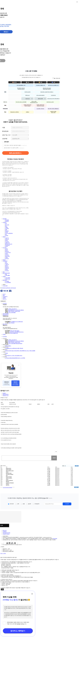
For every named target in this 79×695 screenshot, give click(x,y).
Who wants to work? (10, 470)
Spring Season (8, 469)
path (7, 475)
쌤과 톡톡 (22, 350)
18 (9, 487)
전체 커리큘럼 (13, 333)
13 (5, 487)
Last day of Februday (10, 482)
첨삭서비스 (21, 331)
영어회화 (4, 218)
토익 (6, 223)
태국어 (6, 253)
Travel (7, 479)
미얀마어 (7, 254)
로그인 (4, 294)
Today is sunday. (9, 477)
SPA (6, 234)
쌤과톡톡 (17, 331)
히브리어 (7, 258)
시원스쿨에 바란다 (18, 355)
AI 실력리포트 (20, 321)
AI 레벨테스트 (14, 321)
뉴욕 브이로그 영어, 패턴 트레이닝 (53, 98)
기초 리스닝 (27, 98)
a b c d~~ (7, 485)
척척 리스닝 (27, 95)
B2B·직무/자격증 (6, 273)
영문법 (6, 232)
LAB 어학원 (7, 277)
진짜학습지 (5, 260)
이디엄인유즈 (53, 95)
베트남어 (7, 251)
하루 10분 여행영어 (20, 310)
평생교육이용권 (19, 343)
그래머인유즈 (17, 311)
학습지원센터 (5, 394)
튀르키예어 (7, 256)
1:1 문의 (12, 355)
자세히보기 (24, 145)
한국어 (4, 259)
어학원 (4, 276)
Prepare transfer (9, 476)
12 (4, 487)
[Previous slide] (3, 543)
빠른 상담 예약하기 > (15, 153)
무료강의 (7, 350)
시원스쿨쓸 (7, 275)
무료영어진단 (5, 314)
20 (11, 487)
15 (6, 487)
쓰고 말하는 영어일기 (40, 108)
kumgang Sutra (9, 473)
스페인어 (7, 237)
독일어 (6, 240)
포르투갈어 (7, 245)
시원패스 (10, 308)
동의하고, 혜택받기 (17, 631)
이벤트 (4, 334)
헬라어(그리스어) (8, 244)
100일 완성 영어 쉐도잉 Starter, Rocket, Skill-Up (47, 89)
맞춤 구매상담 (11, 322)
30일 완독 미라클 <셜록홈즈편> (53, 108)
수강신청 (4, 303)
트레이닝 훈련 (40, 98)
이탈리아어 (7, 242)
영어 (6, 262)
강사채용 (7, 281)
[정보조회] (55, 538)
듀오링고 (7, 230)
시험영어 (4, 222)
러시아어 (7, 241)
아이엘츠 (7, 228)
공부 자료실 (16, 330)
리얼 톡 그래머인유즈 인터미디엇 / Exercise (40, 105)
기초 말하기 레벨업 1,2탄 (40, 85)
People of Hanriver (9, 480)
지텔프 (6, 227)
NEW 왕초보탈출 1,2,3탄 (21, 85)
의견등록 (67, 503)
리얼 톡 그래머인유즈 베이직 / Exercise (27, 105)
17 (8, 487)
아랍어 (6, 257)
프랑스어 (7, 239)
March (7, 471)
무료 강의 (12, 330)
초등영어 (7, 221)
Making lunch (8, 468)
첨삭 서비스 (26, 350)
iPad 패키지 (14, 308)
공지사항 (7, 355)
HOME (4, 393)
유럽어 (4, 236)
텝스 (6, 226)
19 (10, 487)
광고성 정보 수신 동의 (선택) (11, 147)
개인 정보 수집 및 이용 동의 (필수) (12, 145)
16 (7, 487)
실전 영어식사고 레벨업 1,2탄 (53, 85)
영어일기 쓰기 (6, 395)
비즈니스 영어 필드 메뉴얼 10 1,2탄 (34, 102)
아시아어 (4, 247)
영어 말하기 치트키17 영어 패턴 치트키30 (21, 89)
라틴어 (6, 246)
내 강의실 (5, 336)
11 (3, 487)
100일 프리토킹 (11, 311)
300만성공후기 (6, 313)
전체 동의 (6, 141)
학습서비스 (5, 324)
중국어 (6, 250)
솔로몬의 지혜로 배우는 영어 (53, 112)
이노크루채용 (8, 282)
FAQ (17, 333)
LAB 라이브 (7, 278)
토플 (6, 229)
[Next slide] (17, 543)
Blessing (7, 481)
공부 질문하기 (12, 331)
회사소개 (4, 530)
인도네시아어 (8, 252)
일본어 (6, 248)
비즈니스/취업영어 (9, 233)
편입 (4, 271)
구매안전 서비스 (6, 534)
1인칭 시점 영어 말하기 (40, 95)
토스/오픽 (7, 224)
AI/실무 (6, 235)
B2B (6, 274)
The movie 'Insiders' (9, 474)
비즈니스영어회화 (11, 312)
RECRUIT (5, 280)
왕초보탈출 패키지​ (12, 310)
